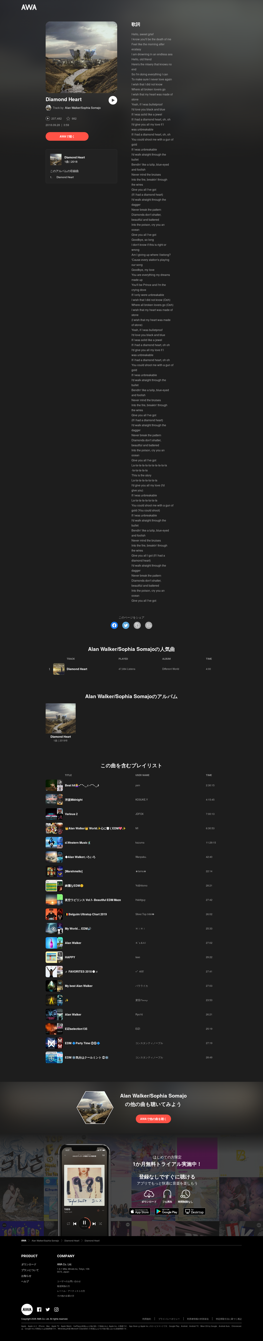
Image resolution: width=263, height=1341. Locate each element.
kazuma (139, 842)
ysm (137, 785)
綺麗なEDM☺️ (74, 885)
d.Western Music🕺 (78, 842)
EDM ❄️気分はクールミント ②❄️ (87, 1057)
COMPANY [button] (65, 1256)
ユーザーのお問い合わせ (69, 1281)
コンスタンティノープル (149, 1043)
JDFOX (139, 814)
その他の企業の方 (65, 1295)
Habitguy (140, 900)
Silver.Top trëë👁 (144, 914)
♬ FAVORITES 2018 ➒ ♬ (81, 971)
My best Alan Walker (78, 986)
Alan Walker (73, 943)
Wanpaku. (141, 857)
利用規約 (146, 1318)
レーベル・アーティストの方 (71, 1290)
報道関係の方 (63, 1285)
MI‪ (136, 828)
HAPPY (70, 957)
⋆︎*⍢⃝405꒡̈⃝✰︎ (140, 971)
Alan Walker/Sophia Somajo (83, 108)
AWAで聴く (67, 136)
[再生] (113, 100)
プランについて (30, 1270)
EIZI (137, 1028)
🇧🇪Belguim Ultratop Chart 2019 (86, 914)
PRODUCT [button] (29, 1256)
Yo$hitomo (141, 885)
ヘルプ (25, 1281)
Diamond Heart (74, 157)
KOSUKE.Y (141, 799)
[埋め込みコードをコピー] (148, 625)
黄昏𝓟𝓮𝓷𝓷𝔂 (141, 1000)
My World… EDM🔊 (78, 928)
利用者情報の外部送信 (198, 1318)
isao (137, 957)
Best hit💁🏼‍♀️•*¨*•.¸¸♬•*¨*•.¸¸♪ (82, 785)
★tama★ (140, 871)
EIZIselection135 (76, 1029)
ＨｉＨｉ (140, 928)
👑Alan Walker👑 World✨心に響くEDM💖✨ (95, 828)
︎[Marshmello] (73, 871)
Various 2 (71, 814)
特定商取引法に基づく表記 (229, 1318)
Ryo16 (139, 1014)
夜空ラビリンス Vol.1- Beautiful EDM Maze (93, 900)
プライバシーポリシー (169, 1318)
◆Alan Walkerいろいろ (80, 857)
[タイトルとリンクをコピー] (137, 625)
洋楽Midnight (73, 800)
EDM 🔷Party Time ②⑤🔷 (82, 1043)
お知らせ (26, 1275)
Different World (170, 669)
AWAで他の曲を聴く (153, 1119)
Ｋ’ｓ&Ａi (140, 942)
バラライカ (141, 985)
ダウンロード (28, 1264)
